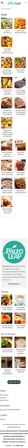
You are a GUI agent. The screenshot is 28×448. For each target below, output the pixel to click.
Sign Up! (2, 410)
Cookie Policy (4, 400)
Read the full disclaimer (17, 442)
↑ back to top (14, 382)
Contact (2, 419)
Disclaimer (3, 397)
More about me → (14, 284)
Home (3, 9)
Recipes (8, 9)
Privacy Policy (4, 395)
